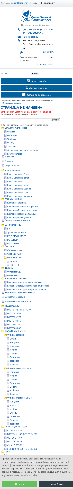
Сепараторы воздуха (15, 297)
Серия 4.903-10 (14, 430)
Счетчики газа (14, 254)
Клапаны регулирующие (19, 217)
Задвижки (9, 157)
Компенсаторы (14, 154)
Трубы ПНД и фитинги (15, 331)
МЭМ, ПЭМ (12, 240)
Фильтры (9, 268)
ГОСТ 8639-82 (14, 328)
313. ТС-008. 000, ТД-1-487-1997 (23, 449)
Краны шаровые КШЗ (17, 192)
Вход (35, 3)
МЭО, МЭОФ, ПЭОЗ (16, 236)
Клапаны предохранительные (21, 214)
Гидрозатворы (12, 166)
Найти (35, 73)
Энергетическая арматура (17, 220)
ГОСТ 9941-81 (14, 324)
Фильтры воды (14, 272)
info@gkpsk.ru (30, 36)
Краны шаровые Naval (18, 185)
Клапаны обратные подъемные (22, 210)
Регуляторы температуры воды (20, 292)
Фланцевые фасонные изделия (22, 150)
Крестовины (16, 346)
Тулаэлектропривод (16, 232)
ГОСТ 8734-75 (14, 321)
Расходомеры (14, 257)
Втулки (13, 339)
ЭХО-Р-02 (14, 265)
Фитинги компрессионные (19, 368)
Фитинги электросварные (19, 398)
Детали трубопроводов (16, 128)
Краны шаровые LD (16, 181)
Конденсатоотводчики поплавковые (24, 282)
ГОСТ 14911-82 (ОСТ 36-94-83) (22, 434)
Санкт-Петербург (19, 3)
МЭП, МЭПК (13, 243)
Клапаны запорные (16, 203)
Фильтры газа (13, 275)
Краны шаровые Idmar (18, 178)
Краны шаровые (13, 170)
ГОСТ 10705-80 (14, 313)
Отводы (11, 132)
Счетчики (9, 246)
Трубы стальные (13, 306)
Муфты (13, 350)
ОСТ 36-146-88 (14, 438)
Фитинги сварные (15, 335)
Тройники (11, 139)
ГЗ (8, 229)
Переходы (12, 135)
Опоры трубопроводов (16, 427)
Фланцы (11, 143)
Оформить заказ (45, 64)
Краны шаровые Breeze (18, 174)
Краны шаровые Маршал (19, 196)
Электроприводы (13, 225)
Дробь (8, 452)
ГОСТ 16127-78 (14, 441)
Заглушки (11, 146)
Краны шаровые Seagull (19, 189)
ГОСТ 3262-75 (14, 317)
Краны (13, 405)
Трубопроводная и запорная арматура (17, 100)
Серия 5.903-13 (14, 445)
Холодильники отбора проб (18, 301)
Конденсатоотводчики (15, 278)
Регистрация (49, 3)
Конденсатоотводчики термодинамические (28, 286)
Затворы (9, 161)
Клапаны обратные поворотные (23, 206)
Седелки (14, 387)
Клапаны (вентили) (44, 100)
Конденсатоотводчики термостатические (27, 289)
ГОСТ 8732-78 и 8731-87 (19, 310)
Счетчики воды (14, 250)
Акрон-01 (14, 261)
